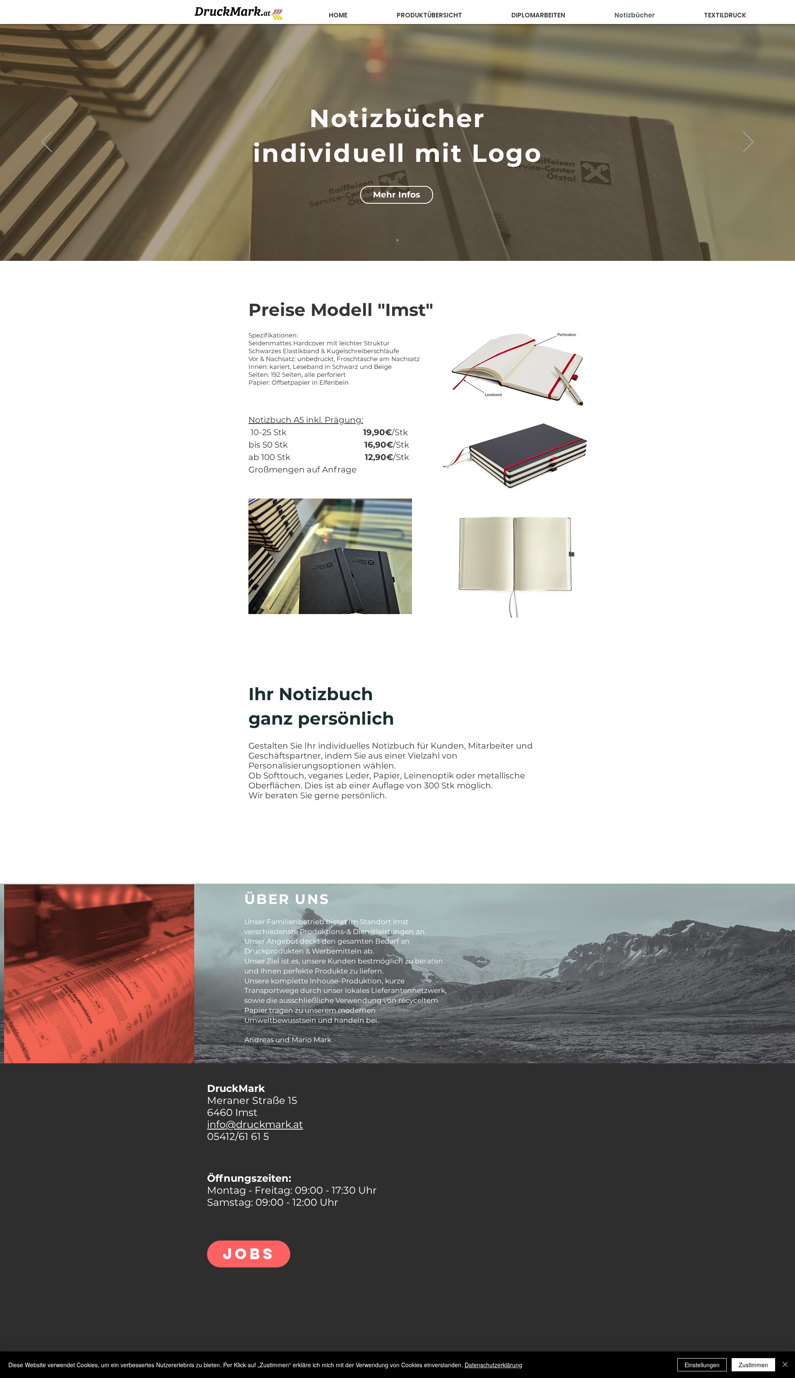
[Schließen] (785, 1364)
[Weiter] (748, 142)
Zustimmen (753, 1365)
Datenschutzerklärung (493, 1365)
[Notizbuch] (397, 240)
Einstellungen (702, 1365)
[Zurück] (46, 142)
